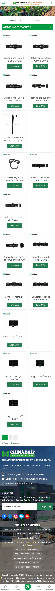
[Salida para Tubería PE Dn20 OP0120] (14, 84)
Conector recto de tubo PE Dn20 (14, 298)
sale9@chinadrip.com (36, 478)
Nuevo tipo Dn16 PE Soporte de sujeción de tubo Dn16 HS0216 (14, 139)
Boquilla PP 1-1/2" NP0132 (14, 418)
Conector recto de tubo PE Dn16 (41, 258)
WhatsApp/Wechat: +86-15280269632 (25, 474)
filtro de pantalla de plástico (27, 549)
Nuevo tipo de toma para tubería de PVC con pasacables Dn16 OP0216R (14, 258)
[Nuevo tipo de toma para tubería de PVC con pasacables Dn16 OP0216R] (14, 244)
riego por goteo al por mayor (27, 553)
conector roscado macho (27, 567)
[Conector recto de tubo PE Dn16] (40, 244)
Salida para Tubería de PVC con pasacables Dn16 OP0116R (41, 179)
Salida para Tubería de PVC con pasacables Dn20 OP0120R (14, 219)
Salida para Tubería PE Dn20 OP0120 (14, 99)
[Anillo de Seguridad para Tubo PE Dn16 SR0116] (14, 164)
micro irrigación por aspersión (28, 533)
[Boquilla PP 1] (40, 363)
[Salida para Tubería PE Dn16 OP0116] (40, 45)
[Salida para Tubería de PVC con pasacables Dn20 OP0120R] (14, 204)
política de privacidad (25, 581)
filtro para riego (43, 529)
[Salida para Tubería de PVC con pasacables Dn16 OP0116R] (40, 164)
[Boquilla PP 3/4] (14, 363)
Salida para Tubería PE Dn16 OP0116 (41, 59)
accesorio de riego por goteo (27, 558)
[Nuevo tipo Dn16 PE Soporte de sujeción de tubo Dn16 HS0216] (14, 124)
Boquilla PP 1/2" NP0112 (14, 336)
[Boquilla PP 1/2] (14, 323)
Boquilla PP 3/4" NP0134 (14, 378)
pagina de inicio (19, 20)
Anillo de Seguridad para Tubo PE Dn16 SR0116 (14, 179)
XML (11, 581)
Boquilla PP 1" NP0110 (41, 376)
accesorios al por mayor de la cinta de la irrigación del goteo (28, 543)
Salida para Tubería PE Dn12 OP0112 (14, 59)
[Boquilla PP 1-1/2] (14, 403)
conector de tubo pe (27, 538)
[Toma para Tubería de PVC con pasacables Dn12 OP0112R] (40, 84)
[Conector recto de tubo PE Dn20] (14, 283)
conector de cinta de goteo (18, 529)
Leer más (14, 66)
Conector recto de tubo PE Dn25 (41, 298)
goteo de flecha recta (27, 562)
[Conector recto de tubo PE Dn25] (40, 283)
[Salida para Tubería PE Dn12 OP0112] (14, 45)
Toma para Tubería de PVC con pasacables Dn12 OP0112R (41, 99)
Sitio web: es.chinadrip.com (19, 483)
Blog (7, 581)
